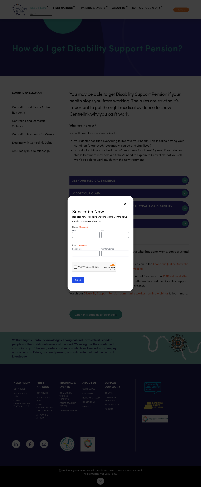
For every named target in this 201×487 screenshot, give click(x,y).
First (74, 230)
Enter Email (77, 249)
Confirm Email (107, 249)
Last (103, 230)
